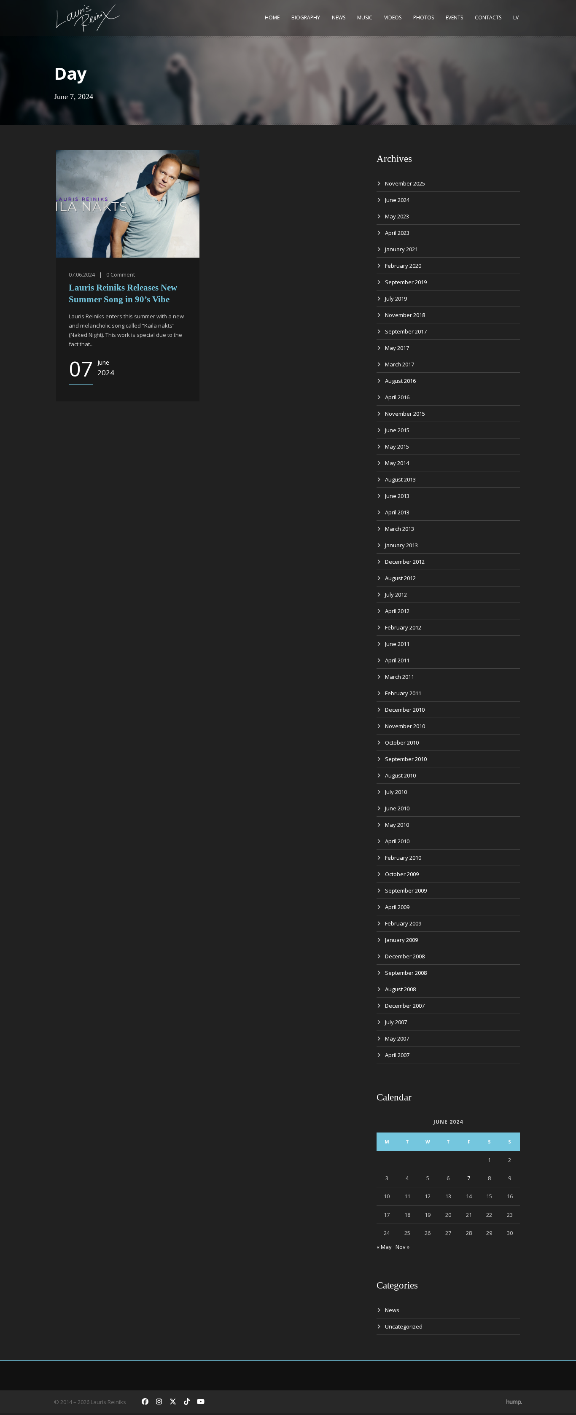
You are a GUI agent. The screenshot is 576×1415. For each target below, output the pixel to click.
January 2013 (401, 545)
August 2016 (400, 381)
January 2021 (401, 249)
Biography (305, 17)
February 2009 (403, 923)
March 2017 (399, 364)
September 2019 (406, 282)
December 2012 (405, 561)
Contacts (488, 17)
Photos (423, 17)
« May (384, 1247)
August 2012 (400, 578)
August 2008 (400, 989)
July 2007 (396, 1022)
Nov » (402, 1247)
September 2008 (406, 973)
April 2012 (397, 611)
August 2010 (400, 775)
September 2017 (406, 331)
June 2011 (397, 644)
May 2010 (397, 825)
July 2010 (396, 792)
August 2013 (400, 479)
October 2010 (402, 742)
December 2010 (405, 709)
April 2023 (397, 233)
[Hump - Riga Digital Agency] (514, 1402)
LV (516, 17)
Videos (392, 17)
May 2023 (397, 216)
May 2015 (397, 446)
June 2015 (397, 430)
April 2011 (397, 660)
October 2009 (402, 874)
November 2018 (405, 315)
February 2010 (403, 857)
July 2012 (396, 594)
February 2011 (403, 693)
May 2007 (397, 1038)
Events (454, 17)
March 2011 (399, 677)
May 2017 (397, 348)
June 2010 (397, 808)
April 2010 (397, 841)
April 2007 (397, 1055)
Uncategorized (404, 1326)
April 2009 (397, 907)
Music (364, 17)
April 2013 (397, 512)
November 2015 (405, 413)
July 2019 (396, 298)
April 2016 (397, 397)
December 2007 (405, 1005)
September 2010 (406, 759)
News (338, 17)
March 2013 (399, 529)
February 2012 (403, 627)
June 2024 (397, 200)
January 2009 (401, 940)
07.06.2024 (82, 274)
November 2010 (405, 726)
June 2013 (397, 496)
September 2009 (406, 890)
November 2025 (405, 183)
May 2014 (397, 463)
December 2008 (405, 956)
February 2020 (403, 265)
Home (272, 17)
